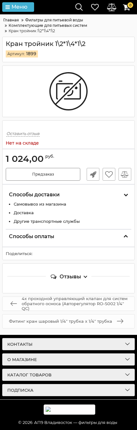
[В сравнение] (125, 174)
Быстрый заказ (93, 174)
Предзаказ (43, 174)
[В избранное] (109, 174)
